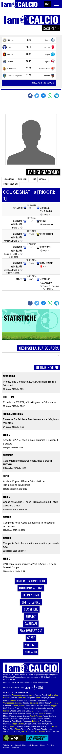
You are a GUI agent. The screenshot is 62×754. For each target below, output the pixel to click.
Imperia (50, 708)
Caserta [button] (50, 28)
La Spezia (21, 710)
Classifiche (31, 609)
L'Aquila (13, 710)
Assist (33, 179)
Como (47, 40)
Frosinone (19, 708)
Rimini (43, 723)
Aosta (31, 695)
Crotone (15, 705)
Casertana (11, 68)
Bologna (44, 697)
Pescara (47, 718)
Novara (39, 715)
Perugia (33, 718)
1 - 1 (31, 221)
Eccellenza (8, 397)
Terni (12, 729)
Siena (33, 726)
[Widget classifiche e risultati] (37, 737)
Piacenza (7, 721)
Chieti (41, 702)
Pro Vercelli (46, 247)
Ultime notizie (30, 595)
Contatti (6, 747)
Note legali (26, 745)
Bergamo (31, 697)
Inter (9, 47)
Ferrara (40, 705)
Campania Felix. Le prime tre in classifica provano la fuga (31, 545)
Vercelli (24, 731)
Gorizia (34, 708)
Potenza (35, 721)
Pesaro (40, 718)
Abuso (42, 745)
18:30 (28, 40)
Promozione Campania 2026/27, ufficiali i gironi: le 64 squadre (29, 383)
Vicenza (49, 731)
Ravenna (7, 723)
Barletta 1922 (44, 68)
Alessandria (16, 695)
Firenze (47, 705)
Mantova (21, 713)
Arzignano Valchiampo (46, 209)
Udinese (10, 40)
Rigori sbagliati (10, 184)
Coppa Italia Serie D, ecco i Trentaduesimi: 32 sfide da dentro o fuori (30, 503)
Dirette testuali (30, 602)
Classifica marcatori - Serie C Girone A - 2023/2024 (28, 107)
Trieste (44, 729)
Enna (27, 705)
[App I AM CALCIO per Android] (14, 737)
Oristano (52, 715)
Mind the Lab (8, 682)
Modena (12, 715)
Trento (30, 729)
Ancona (25, 695)
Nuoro (45, 715)
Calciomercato (30, 700)
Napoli (47, 54)
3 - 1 (31, 247)
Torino (17, 729)
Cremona (7, 705)
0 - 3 (31, 279)
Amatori (7, 517)
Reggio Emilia (30, 723)
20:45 (28, 54)
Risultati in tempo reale (30, 581)
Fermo (33, 705)
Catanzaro (34, 702)
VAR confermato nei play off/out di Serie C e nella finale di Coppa (29, 566)
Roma (49, 723)
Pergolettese (46, 234)
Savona (27, 726)
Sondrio (48, 726)
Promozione (9, 376)
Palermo (13, 718)
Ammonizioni (8, 179)
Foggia (54, 705)
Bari (4, 697)
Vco (11, 731)
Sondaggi (31, 652)
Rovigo (6, 726)
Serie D (6, 434)
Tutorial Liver (8, 745)
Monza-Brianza (23, 715)
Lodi (52, 710)
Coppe (6, 476)
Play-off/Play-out (31, 630)
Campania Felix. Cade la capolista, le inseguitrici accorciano (29, 524)
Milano (5, 715)
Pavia (26, 718)
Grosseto (42, 708)
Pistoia (18, 721)
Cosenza (46, 75)
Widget (18, 745)
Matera (42, 713)
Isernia (6, 710)
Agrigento (7, 695)
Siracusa (40, 726)
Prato (42, 721)
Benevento (22, 697)
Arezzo (38, 695)
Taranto (55, 726)
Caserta (18, 702)
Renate (43, 221)
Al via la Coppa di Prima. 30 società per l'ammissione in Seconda (24, 483)
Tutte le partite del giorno (42, 82)
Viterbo (56, 731)
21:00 (28, 68)
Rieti (39, 723)
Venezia (17, 731)
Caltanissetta (42, 700)
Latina (28, 710)
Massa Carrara (32, 713)
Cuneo (21, 705)
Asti (49, 695)
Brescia (6, 700)
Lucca (5, 713)
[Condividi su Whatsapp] (50, 95)
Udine (50, 729)
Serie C (6, 558)
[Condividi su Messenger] (44, 95)
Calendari (31, 623)
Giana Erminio (46, 263)
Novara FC (17, 208)
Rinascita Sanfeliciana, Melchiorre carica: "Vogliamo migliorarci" (31, 421)
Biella (38, 697)
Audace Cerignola (14, 75)
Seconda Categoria (13, 414)
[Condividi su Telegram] (57, 95)
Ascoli (44, 695)
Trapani (24, 729)
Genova (27, 708)
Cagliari (47, 61)
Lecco (40, 710)
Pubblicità (50, 745)
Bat (8, 697)
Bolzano (51, 697)
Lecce (34, 710)
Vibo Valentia (40, 731)
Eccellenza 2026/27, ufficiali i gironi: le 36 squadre (29, 402)
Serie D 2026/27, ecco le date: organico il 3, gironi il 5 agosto (30, 442)
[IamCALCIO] (31, 668)
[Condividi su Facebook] (30, 95)
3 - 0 (31, 263)
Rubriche (8, 455)
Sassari (20, 726)
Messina (49, 713)
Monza (47, 47)
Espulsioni (22, 179)
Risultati (30, 616)
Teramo (6, 729)
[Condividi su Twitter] (37, 95)
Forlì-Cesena (8, 708)
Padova (6, 718)
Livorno (46, 710)
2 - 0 (31, 234)
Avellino (55, 695)
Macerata (13, 713)
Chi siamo (15, 747)
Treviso (37, 729)
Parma (10, 61)
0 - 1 (31, 208)
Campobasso (8, 702)
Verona (31, 731)
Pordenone (26, 721)
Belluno (14, 697)
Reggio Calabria (18, 723)
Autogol (42, 179)
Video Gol (31, 645)
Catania (25, 702)
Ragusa (48, 721)
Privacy (35, 745)
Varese (6, 731)
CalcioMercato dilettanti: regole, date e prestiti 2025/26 (27, 462)
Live (47, 4)
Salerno (13, 726)
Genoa (10, 54)
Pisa (13, 721)
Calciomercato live (30, 588)
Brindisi (13, 700)
